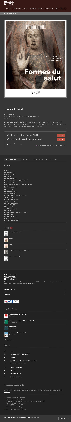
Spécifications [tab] (38, 159)
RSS (5, 292)
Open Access (49, 8)
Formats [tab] (26, 159)
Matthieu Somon (33, 116)
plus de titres (9, 340)
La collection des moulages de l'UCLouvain (19, 250)
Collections (32, 8)
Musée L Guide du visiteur (15, 232)
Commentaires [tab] (51, 159)
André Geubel (16, 119)
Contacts (7, 295)
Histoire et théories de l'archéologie (18, 314)
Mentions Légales (9, 289)
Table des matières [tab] (13, 159)
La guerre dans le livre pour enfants (17, 332)
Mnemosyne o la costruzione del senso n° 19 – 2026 (21, 320)
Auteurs (24, 8)
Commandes (17, 8)
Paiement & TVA (55, 144)
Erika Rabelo (23, 116)
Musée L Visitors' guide (14, 257)
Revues (40, 8)
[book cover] (36, 58)
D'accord (62, 418)
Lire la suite (39, 126)
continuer (30, 283)
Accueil (7, 8)
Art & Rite (11, 238)
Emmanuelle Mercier (11, 116)
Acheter (61, 135)
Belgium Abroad (12, 326)
